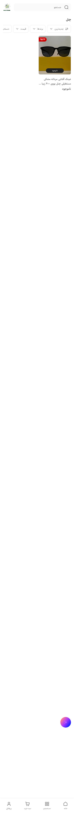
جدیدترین (59, 29)
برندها (40, 29)
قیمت (23, 29)
